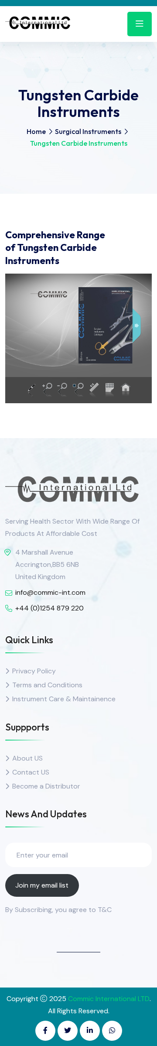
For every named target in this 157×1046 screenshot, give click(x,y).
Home (36, 131)
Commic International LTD (109, 998)
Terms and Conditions (47, 684)
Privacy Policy (34, 671)
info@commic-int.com (50, 592)
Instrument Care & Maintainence (64, 698)
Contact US (30, 772)
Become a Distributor (46, 786)
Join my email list (41, 885)
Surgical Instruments (88, 131)
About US (27, 758)
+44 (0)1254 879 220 (49, 608)
